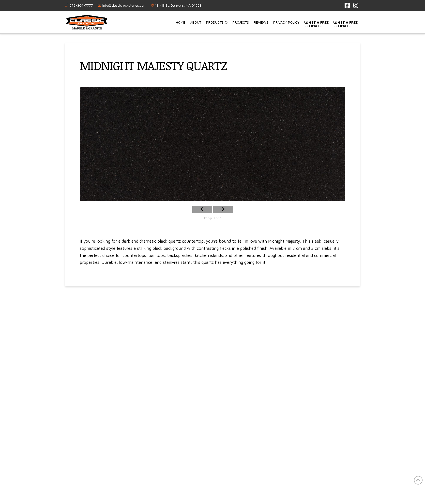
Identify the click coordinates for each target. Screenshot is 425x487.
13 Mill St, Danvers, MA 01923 (178, 5)
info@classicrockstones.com (124, 5)
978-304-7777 (81, 5)
